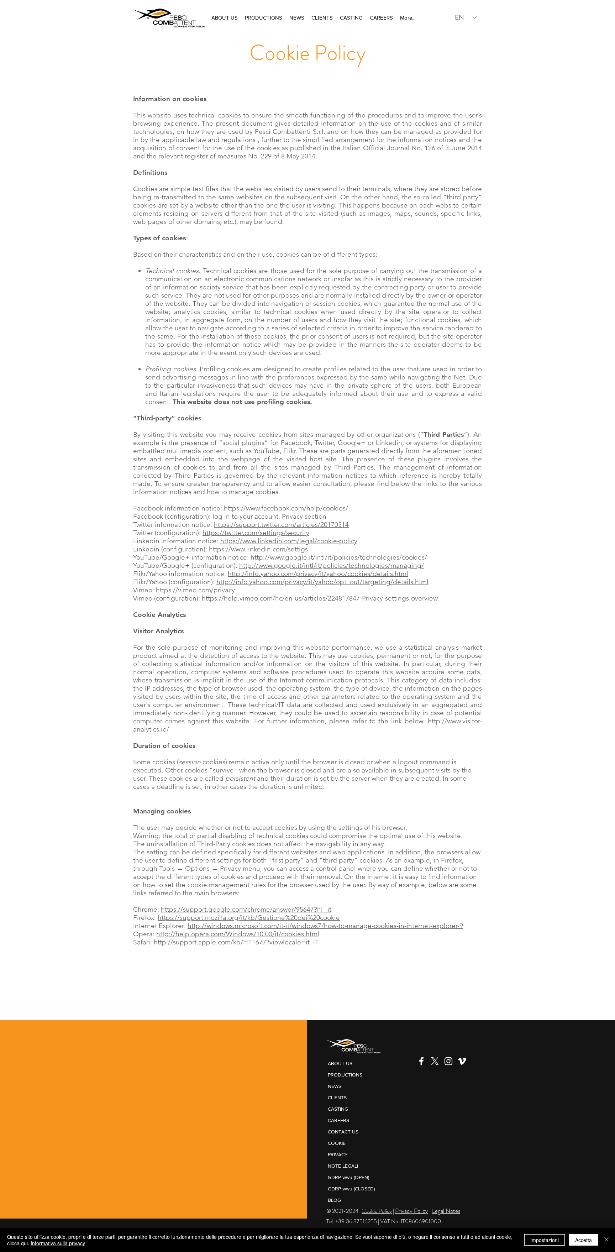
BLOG (334, 1200)
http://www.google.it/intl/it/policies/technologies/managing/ (331, 565)
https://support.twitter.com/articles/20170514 (281, 524)
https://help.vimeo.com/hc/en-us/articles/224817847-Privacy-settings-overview (320, 598)
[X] (435, 1061)
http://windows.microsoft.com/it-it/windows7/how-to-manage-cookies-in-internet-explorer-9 (325, 926)
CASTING (338, 1109)
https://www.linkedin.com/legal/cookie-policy (288, 541)
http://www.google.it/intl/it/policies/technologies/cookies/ (339, 557)
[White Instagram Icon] (448, 1061)
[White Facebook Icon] (421, 1061)
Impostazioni (544, 1239)
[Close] (606, 1239)
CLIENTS (337, 1097)
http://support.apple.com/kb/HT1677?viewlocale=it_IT (236, 942)
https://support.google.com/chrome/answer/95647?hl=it (246, 909)
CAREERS (338, 1120)
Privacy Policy (411, 1210)
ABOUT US (340, 1063)
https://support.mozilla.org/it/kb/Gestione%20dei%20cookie (249, 917)
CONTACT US (343, 1132)
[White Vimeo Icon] (462, 1061)
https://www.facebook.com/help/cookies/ (286, 508)
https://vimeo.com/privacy (195, 590)
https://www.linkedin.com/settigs (258, 549)
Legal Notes (446, 1210)
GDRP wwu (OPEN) (348, 1177)
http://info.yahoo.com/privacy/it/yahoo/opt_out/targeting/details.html (322, 582)
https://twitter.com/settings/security (256, 533)
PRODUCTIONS (345, 1075)
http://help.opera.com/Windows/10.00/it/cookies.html (237, 934)
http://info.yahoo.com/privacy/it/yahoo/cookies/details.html (318, 574)
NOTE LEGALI (343, 1166)
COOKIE (337, 1143)
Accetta (583, 1239)
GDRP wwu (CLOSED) (351, 1188)
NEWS (334, 1086)
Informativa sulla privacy (58, 1243)
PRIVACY (338, 1154)
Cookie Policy (377, 1211)
